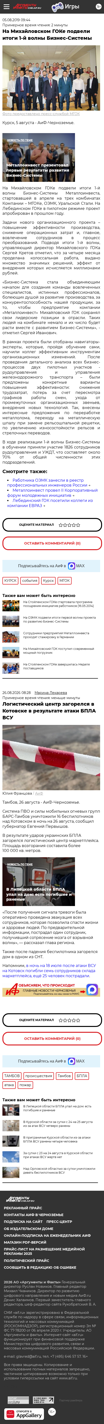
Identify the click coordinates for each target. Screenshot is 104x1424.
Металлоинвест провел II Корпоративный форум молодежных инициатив (52, 493)
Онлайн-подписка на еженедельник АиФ (47, 1235)
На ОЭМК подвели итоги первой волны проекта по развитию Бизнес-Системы (59, 619)
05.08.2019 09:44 (16, 20)
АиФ (39, 793)
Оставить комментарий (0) (52, 543)
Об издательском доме (28, 1229)
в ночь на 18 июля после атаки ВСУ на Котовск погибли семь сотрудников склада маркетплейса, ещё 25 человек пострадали (49, 970)
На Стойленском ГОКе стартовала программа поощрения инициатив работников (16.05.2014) (58, 604)
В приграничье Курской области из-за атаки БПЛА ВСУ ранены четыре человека (56, 1139)
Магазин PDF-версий (25, 1242)
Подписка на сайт (23, 1221)
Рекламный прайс (23, 1208)
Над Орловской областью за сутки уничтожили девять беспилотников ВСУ (59, 1170)
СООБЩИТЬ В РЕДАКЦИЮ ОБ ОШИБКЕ (40, 1267)
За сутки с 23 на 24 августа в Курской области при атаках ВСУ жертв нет (58, 1155)
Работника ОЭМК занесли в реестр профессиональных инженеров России (47, 483)
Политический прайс (26, 1260)
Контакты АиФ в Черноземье (33, 1215)
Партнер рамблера (70, 1400)
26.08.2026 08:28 (16, 693)
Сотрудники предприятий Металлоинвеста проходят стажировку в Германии (56, 635)
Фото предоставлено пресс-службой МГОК (41, 114)
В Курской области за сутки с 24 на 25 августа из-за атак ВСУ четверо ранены (58, 1124)
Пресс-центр (59, 1221)
